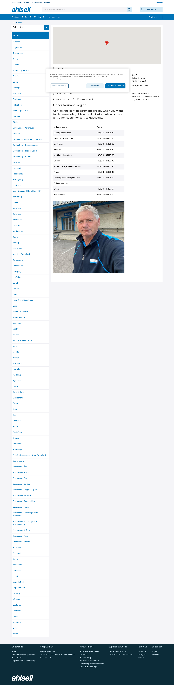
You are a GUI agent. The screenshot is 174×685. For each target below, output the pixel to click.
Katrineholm (18, 231)
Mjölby (15, 329)
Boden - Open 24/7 (21, 70)
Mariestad (17, 323)
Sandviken (17, 421)
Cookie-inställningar (89, 667)
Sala (14, 415)
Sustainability (37, 2)
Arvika (15, 59)
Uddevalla (17, 571)
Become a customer (51, 17)
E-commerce (45, 658)
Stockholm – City (20, 478)
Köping (16, 243)
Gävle (15, 122)
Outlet (25, 17)
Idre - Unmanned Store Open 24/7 (27, 191)
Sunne (15, 559)
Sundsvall (17, 553)
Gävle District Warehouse (23, 128)
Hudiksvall (17, 185)
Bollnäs (16, 76)
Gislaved (16, 134)
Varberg (16, 594)
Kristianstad (18, 249)
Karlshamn (17, 208)
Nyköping (17, 375)
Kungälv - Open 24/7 (21, 254)
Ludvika (16, 289)
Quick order (153, 17)
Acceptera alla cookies (115, 85)
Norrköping (17, 363)
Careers (47, 2)
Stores (26, 2)
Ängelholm (17, 48)
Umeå (15, 576)
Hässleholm (18, 174)
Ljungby (16, 283)
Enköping (17, 93)
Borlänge (17, 88)
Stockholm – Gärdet (21, 484)
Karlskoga (17, 214)
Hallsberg (17, 162)
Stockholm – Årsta (21, 467)
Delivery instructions (117, 651)
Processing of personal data (92, 664)
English (155, 651)
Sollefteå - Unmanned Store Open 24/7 (29, 455)
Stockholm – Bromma (21, 473)
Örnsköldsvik (18, 392)
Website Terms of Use (89, 661)
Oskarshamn (18, 398)
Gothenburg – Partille (22, 157)
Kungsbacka (18, 260)
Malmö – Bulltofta (20, 312)
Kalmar (15, 203)
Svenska (155, 655)
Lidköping (17, 271)
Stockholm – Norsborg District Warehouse (25, 514)
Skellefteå (17, 432)
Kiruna (15, 237)
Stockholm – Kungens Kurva (24, 501)
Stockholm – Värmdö (21, 542)
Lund (15, 306)
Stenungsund (18, 461)
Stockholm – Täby (20, 536)
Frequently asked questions (23, 655)
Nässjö (16, 358)
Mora (15, 346)
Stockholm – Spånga (21, 530)
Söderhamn (18, 444)
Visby (15, 628)
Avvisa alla (95, 85)
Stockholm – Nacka (21, 507)
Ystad (15, 634)
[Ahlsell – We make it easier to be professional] (21, 9)
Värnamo (16, 599)
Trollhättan (17, 565)
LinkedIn (141, 658)
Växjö (15, 616)
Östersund (17, 404)
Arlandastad (18, 53)
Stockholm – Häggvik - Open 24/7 (27, 490)
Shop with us (46, 647)
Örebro (16, 386)
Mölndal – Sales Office (22, 340)
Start (13, 22)
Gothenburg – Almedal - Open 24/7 (28, 139)
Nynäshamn (18, 381)
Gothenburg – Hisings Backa (25, 151)
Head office (17, 658)
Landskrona (18, 266)
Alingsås (16, 42)
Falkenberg (17, 105)
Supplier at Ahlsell (118, 647)
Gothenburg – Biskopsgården (25, 145)
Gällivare (16, 116)
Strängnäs (17, 548)
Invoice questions (47, 651)
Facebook (142, 651)
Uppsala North (19, 582)
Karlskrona (17, 220)
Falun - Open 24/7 (20, 111)
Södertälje (17, 450)
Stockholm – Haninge (22, 495)
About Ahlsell (17, 2)
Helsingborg (18, 180)
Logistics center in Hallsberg (24, 661)
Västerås (17, 605)
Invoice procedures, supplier (121, 655)
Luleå (15, 294)
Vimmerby (17, 622)
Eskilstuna (17, 99)
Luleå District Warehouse (23, 300)
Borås (15, 82)
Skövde (16, 438)
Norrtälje (16, 369)
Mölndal (16, 335)
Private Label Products (89, 651)
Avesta (16, 65)
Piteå (15, 409)
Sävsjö (15, 427)
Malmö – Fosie (19, 317)
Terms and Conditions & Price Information (57, 655)
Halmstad (17, 168)
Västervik (17, 611)
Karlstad (16, 226)
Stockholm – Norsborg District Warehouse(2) (25, 523)
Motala (16, 352)
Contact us (17, 647)
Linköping (17, 277)
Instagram (142, 655)
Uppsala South (19, 588)
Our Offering (35, 17)
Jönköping (17, 197)
